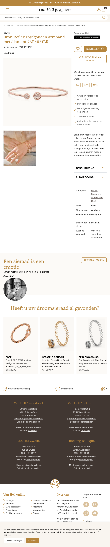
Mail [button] (95, 85)
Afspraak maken (94, 260)
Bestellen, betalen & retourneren (42, 502)
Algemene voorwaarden (39, 508)
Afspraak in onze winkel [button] (90, 58)
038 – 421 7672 (28, 452)
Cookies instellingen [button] (14, 540)
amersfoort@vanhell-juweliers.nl (28, 418)
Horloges (10, 500)
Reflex (94, 190)
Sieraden (21, 25)
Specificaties (85, 177)
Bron (28, 25)
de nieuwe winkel (32, 468)
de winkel (32, 430)
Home (6, 25)
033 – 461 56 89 (28, 415)
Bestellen (92, 49)
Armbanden (97, 197)
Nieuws (89, 521)
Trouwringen (11, 509)
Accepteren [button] (32, 540)
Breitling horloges (14, 513)
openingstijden (33, 421)
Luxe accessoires (13, 506)
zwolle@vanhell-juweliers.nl (28, 456)
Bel (77, 85)
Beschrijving (85, 168)
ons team (36, 427)
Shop (12, 25)
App (86, 85)
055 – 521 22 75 (82, 415)
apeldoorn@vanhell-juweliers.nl (81, 418)
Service (36, 513)
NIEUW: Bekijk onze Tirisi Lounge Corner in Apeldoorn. (55, 2)
